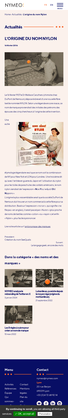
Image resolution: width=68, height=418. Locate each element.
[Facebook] (46, 403)
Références (10, 388)
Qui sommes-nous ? (9, 401)
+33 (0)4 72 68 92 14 (47, 395)
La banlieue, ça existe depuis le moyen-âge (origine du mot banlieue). (49, 294)
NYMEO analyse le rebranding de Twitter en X (17, 292)
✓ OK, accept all (24, 413)
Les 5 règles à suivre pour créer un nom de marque (17, 329)
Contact (24, 384)
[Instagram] (59, 403)
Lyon (39, 382)
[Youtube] (39, 403)
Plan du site (23, 399)
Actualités (17, 14)
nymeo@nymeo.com (47, 378)
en (51, 5)
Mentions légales (25, 390)
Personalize (45, 414)
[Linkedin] (52, 403)
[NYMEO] (14, 5)
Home (8, 14)
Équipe (8, 393)
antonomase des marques (38, 226)
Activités (9, 384)
